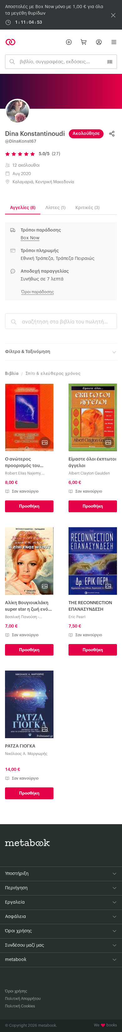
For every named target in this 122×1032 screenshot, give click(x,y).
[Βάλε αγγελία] (68, 42)
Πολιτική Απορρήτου (23, 999)
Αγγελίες (22, 208)
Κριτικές (87, 208)
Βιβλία (12, 373)
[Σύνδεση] (98, 42)
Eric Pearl (77, 617)
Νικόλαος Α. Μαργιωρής (26, 754)
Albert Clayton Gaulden (89, 473)
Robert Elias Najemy (22, 473)
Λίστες (55, 208)
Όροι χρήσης (16, 991)
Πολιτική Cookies (20, 1006)
